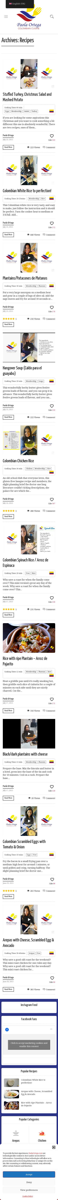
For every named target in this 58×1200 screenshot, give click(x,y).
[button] (53, 1147)
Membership (16, 111)
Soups (41, 381)
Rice (43, 199)
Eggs (7, 111)
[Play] (29, 73)
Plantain (42, 286)
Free (28, 573)
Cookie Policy (27, 1196)
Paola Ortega (8, 135)
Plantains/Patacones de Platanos (25, 278)
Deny (29, 1182)
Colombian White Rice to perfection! (27, 191)
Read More (8, 147)
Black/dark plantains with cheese (25, 754)
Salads (26, 111)
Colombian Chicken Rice (18, 461)
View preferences (29, 1190)
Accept (29, 1174)
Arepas (31, 953)
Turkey (34, 111)
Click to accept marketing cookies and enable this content (29, 1044)
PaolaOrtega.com (35, 1153)
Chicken (29, 469)
